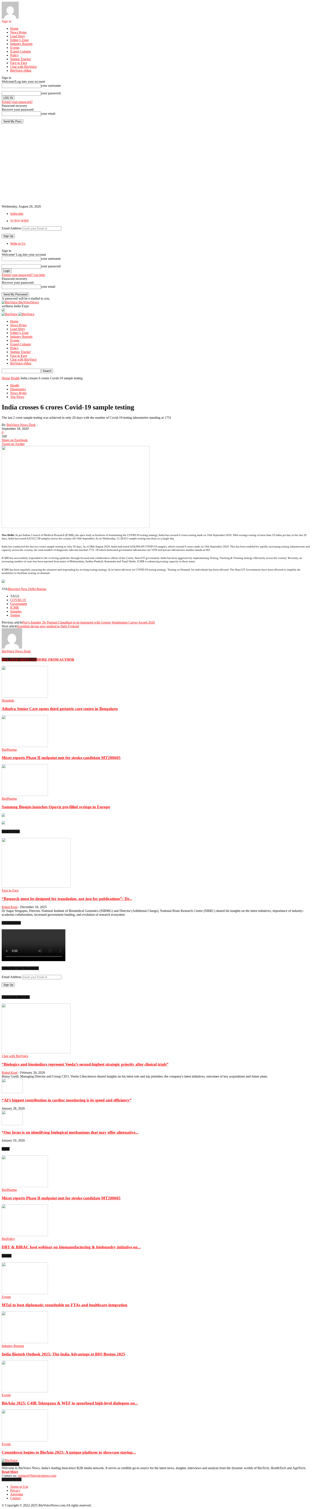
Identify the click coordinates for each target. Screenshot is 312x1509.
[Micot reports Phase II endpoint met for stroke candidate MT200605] (25, 746)
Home (14, 28)
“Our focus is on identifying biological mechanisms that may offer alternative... (70, 1132)
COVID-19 (18, 600)
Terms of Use (19, 1486)
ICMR (14, 607)
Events (14, 47)
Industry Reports (21, 44)
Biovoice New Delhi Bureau (27, 589)
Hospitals (8, 700)
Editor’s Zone (19, 40)
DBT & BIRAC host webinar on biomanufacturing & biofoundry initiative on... (71, 1247)
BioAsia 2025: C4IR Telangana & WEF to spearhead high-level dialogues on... (70, 1403)
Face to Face (18, 63)
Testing (15, 615)
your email (48, 113)
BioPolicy (8, 1239)
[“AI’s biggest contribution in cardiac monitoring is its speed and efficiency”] (12, 1092)
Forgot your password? (17, 102)
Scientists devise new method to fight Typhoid (48, 626)
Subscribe (16, 213)
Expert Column (20, 51)
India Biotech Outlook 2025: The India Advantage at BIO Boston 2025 (63, 1354)
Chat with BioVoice (23, 66)
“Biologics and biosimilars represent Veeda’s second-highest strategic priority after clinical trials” (85, 1064)
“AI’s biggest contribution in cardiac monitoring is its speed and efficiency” (67, 1100)
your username (51, 85)
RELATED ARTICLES (19, 659)
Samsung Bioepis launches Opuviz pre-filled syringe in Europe (56, 807)
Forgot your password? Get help (23, 275)
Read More (10, 1472)
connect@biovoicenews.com (37, 1475)
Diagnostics (18, 389)
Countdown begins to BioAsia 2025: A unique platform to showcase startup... (69, 1452)
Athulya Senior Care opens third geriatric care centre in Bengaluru (60, 708)
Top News (17, 397)
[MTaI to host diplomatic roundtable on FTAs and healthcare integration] (25, 1293)
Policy (14, 55)
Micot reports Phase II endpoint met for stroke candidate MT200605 (61, 757)
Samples (15, 611)
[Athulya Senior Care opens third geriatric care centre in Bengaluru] (25, 696)
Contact (15, 1498)
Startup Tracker (20, 59)
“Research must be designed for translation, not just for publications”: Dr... (67, 898)
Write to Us (17, 243)
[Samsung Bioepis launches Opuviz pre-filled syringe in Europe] (25, 795)
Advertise (16, 1494)
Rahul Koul (9, 907)
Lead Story (17, 36)
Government (18, 604)
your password (51, 93)
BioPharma (9, 749)
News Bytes (18, 32)
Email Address (11, 228)
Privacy (15, 1490)
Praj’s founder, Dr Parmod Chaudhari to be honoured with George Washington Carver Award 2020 (88, 622)
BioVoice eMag (20, 70)
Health (15, 378)
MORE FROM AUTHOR (55, 659)
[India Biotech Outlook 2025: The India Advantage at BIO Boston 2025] (25, 1342)
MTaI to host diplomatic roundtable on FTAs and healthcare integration (64, 1305)
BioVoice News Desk (21, 425)
